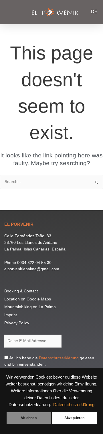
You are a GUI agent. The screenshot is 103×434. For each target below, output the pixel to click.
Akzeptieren (74, 418)
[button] (10, 11)
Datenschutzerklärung (73, 404)
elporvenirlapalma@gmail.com (31, 269)
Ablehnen (28, 418)
